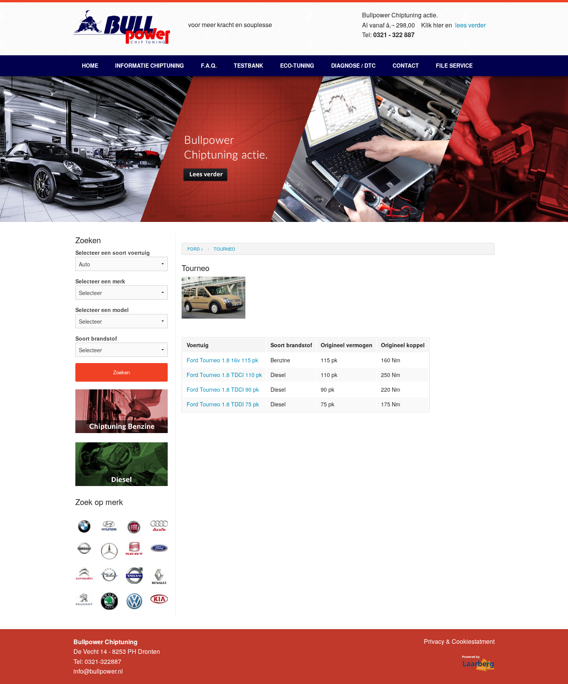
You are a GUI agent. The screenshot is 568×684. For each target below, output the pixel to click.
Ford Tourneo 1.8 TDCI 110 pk (224, 375)
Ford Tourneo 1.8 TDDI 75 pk (223, 404)
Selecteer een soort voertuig (112, 252)
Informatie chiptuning (149, 65)
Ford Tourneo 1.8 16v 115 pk (222, 360)
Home (90, 65)
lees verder (470, 24)
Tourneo (224, 249)
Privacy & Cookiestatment (459, 641)
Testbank (248, 65)
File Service (454, 65)
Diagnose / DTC (353, 65)
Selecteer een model (102, 310)
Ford (193, 249)
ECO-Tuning (297, 65)
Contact (406, 65)
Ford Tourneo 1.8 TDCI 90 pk (223, 389)
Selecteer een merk (100, 281)
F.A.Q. (209, 65)
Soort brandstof (96, 338)
